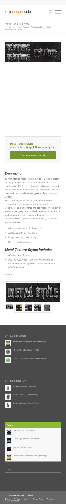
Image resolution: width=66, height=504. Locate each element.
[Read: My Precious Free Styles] (9, 432)
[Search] (48, 12)
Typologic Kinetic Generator (26, 438)
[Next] (53, 52)
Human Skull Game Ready (24, 386)
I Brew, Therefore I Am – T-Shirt (26, 350)
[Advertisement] (33, 103)
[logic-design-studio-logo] (27, 12)
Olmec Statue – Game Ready (25, 394)
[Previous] (12, 52)
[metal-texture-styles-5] (47, 307)
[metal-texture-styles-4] (37, 307)
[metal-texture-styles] (33, 292)
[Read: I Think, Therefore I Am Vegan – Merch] (8, 360)
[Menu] (56, 12)
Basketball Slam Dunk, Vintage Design (30, 341)
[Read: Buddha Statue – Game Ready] (8, 405)
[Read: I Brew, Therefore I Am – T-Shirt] (8, 352)
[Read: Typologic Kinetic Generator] (9, 441)
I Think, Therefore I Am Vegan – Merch (29, 358)
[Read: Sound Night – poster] (9, 449)
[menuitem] (48, 12)
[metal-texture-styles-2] (19, 307)
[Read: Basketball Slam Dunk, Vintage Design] (8, 343)
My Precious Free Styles (24, 430)
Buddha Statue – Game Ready (26, 403)
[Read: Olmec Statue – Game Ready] (8, 397)
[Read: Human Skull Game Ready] (8, 388)
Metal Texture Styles (17, 23)
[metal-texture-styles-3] (28, 307)
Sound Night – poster (23, 447)
